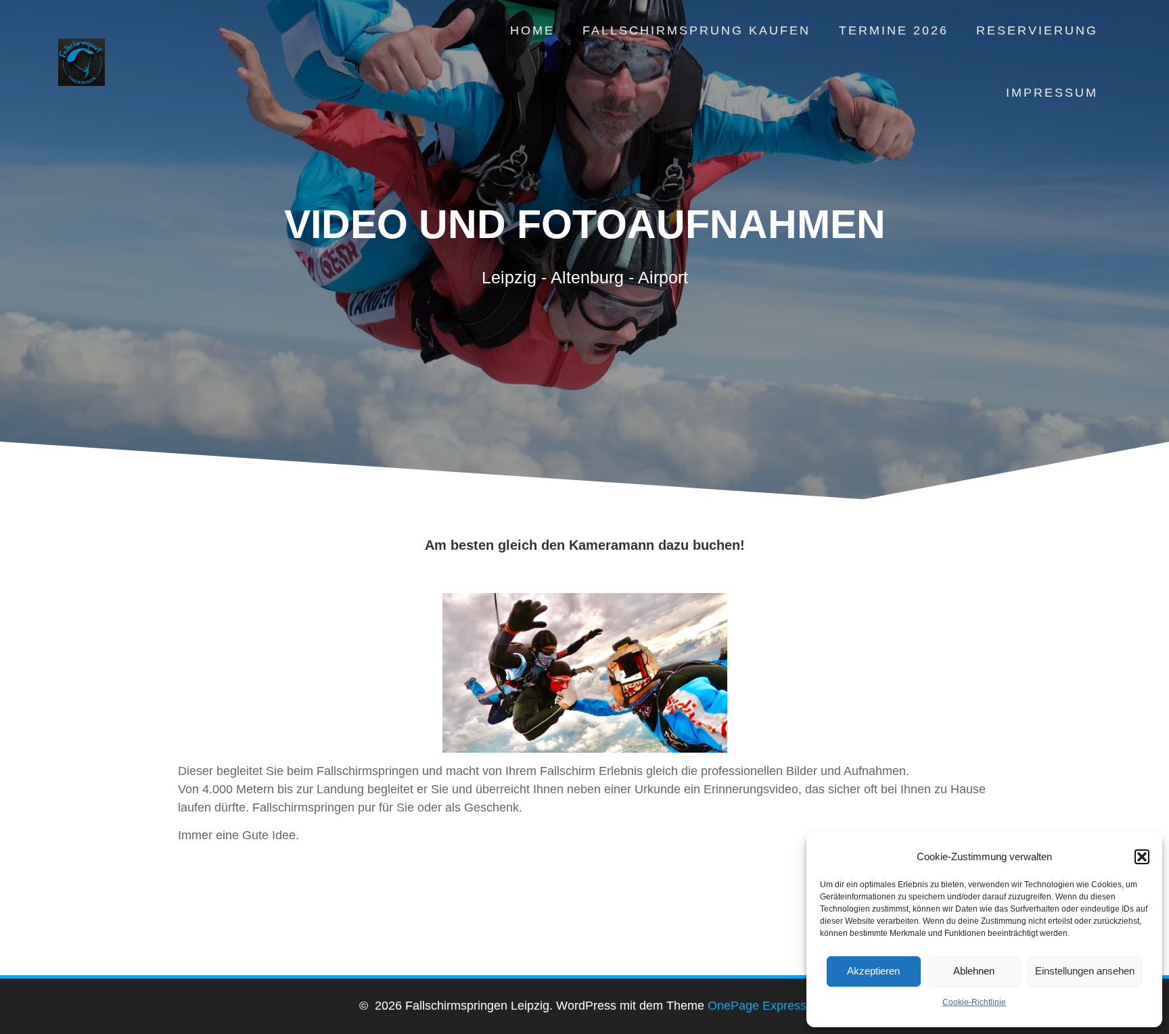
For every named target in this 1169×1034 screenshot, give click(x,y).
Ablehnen (973, 971)
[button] (1142, 857)
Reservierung (1037, 30)
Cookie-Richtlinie (974, 1002)
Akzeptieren (873, 971)
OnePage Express (757, 1005)
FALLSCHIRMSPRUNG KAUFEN (696, 30)
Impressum (1052, 92)
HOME (532, 30)
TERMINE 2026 (893, 30)
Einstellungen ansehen (1084, 971)
